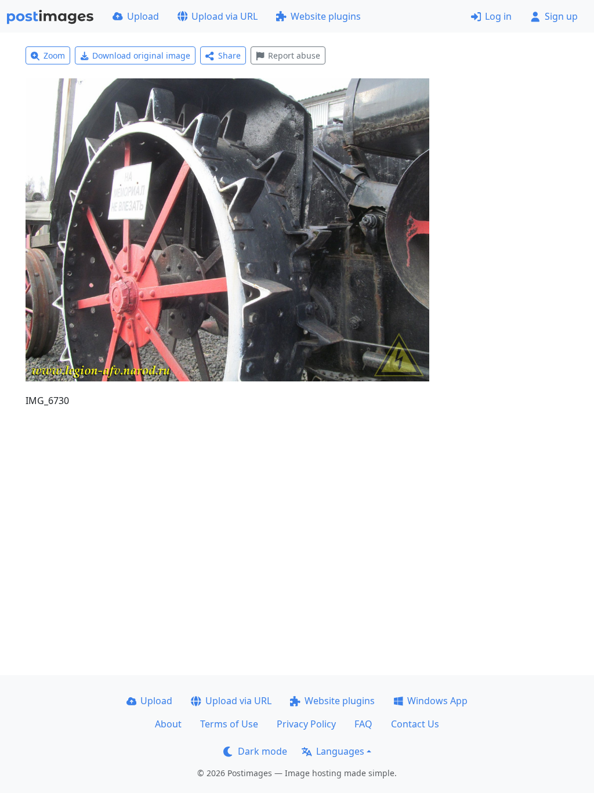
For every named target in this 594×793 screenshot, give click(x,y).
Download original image (141, 55)
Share (229, 55)
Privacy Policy (306, 724)
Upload (143, 16)
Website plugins (326, 16)
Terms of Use (229, 724)
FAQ (363, 724)
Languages (340, 751)
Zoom (54, 55)
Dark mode (262, 751)
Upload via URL (224, 16)
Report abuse (294, 55)
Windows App (437, 700)
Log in (498, 16)
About (168, 724)
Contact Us (415, 724)
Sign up (561, 16)
